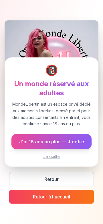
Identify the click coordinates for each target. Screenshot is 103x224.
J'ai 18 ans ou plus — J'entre (51, 141)
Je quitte (51, 156)
